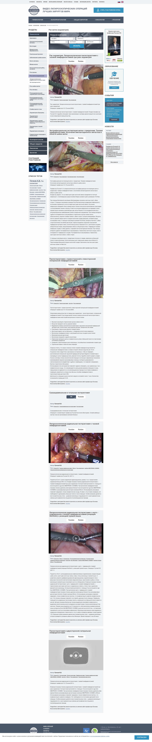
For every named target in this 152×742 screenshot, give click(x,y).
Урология (116, 20)
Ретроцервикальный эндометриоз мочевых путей (36, 99)
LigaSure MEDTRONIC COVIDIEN (91, 468)
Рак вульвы (33, 72)
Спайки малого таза (36, 109)
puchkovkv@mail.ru (105, 729)
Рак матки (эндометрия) (37, 75)
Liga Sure (71, 303)
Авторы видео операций (55, 1)
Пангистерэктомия (34, 185)
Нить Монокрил (80, 176)
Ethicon (41, 185)
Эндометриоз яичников (37, 131)
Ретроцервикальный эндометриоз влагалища (37, 94)
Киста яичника (34, 61)
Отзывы (76, 1)
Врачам (45, 1)
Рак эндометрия (63, 176)
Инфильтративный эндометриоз (37, 207)
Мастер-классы (68, 1)
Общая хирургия (80, 20)
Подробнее (114, 119)
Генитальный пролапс (36, 54)
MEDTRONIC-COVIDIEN (35, 198)
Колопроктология (58, 20)
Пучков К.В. (35, 181)
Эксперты (39, 1)
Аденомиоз (33, 38)
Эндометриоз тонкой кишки (36, 127)
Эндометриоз (42, 200)
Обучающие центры (85, 1)
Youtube (71, 61)
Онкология (99, 20)
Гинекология (37, 20)
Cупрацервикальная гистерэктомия (67, 406)
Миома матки (34, 64)
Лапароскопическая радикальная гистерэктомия (37, 80)
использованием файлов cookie (99, 736)
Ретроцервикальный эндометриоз (38, 203)
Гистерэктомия (33, 187)
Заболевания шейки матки (38, 57)
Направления (36, 25)
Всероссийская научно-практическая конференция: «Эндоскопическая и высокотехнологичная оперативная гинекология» (114, 135)
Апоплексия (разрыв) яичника (36, 42)
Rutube (80, 61)
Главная (30, 25)
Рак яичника (33, 89)
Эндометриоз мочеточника (34, 117)
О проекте (32, 1)
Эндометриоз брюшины (37, 112)
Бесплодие (33, 46)
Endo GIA (32, 209)
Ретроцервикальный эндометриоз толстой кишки (36, 105)
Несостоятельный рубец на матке (37, 68)
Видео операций (48, 726)
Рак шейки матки (35, 86)
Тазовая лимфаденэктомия (65, 468)
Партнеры (95, 1)
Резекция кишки (33, 205)
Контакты (101, 1)
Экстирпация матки (35, 82)
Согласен (141, 737)
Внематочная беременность (34, 50)
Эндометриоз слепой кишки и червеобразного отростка (37, 122)
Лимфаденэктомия (41, 196)
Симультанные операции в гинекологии (38, 135)
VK (71, 397)
